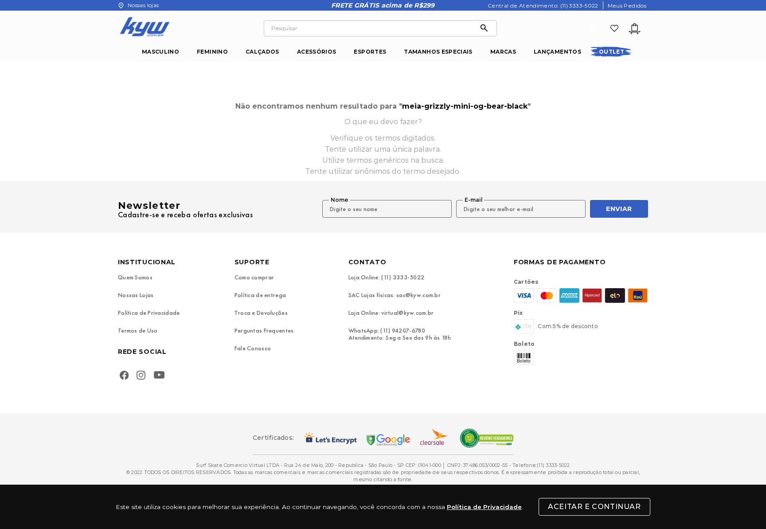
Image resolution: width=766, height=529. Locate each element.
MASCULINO (160, 51)
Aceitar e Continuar (594, 506)
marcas (503, 51)
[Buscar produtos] (486, 28)
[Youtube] (161, 376)
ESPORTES (370, 51)
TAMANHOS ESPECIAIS (438, 51)
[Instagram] (141, 376)
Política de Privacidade (484, 506)
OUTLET (611, 51)
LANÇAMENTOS (557, 51)
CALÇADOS (262, 51)
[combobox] (380, 28)
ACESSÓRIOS (316, 51)
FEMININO (212, 51)
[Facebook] (124, 376)
